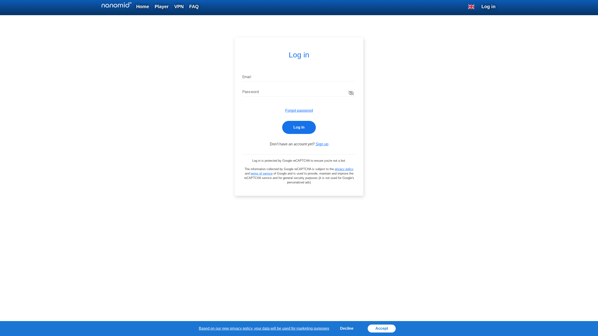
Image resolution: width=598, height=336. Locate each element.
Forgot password (299, 110)
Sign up (322, 144)
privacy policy (344, 169)
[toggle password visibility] (351, 93)
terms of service (262, 173)
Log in (299, 127)
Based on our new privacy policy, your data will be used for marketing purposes (264, 328)
